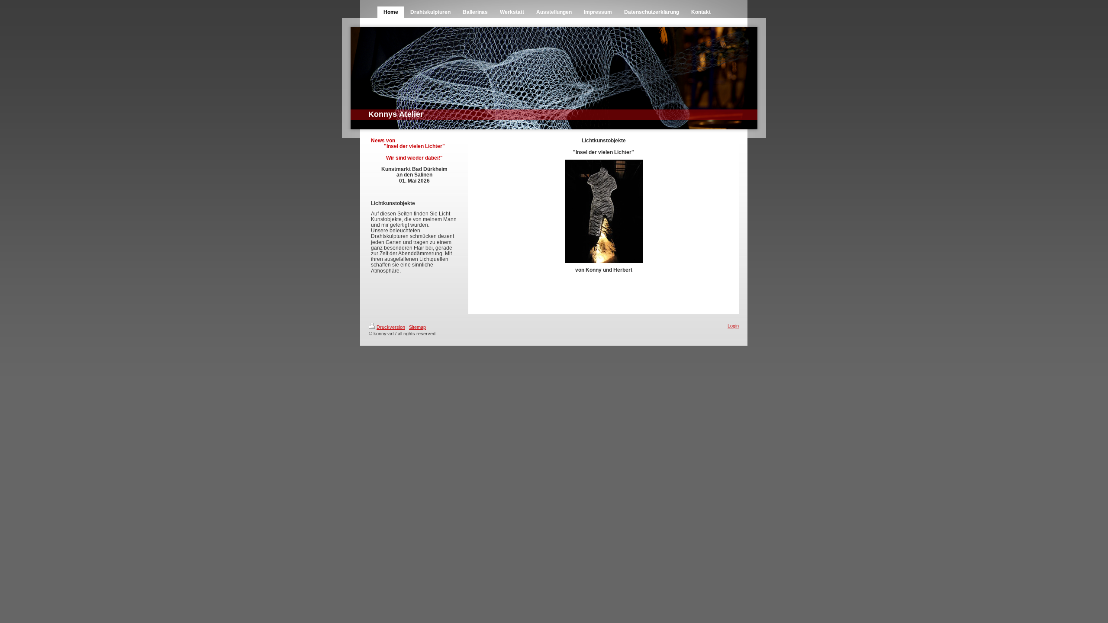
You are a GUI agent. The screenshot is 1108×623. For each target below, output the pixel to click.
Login (733, 325)
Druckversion (391, 327)
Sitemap (417, 327)
